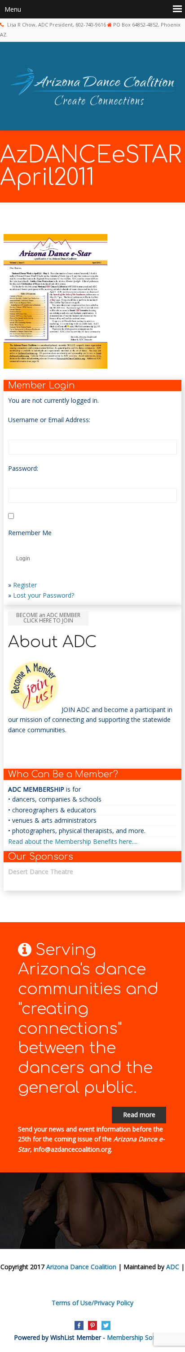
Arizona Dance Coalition (81, 1266)
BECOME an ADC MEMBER (48, 617)
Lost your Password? (43, 595)
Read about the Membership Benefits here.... (72, 841)
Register (25, 585)
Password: (23, 468)
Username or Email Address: (49, 419)
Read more (139, 1114)
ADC (172, 1266)
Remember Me (30, 532)
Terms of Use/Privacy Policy (92, 1302)
